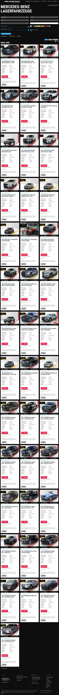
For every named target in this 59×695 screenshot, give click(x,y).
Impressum (48, 684)
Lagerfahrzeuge (4, 36)
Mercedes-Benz (12, 36)
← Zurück (2, 668)
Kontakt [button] (49, 1)
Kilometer (50, 39)
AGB (47, 687)
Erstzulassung (55, 39)
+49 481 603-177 (5, 678)
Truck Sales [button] (44, 1)
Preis (46, 39)
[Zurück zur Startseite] (12, 2)
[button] (28, 17)
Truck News (54, 1)
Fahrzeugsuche (28, 1)
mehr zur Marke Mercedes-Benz (53, 5)
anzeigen (4, 84)
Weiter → (6, 668)
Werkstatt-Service (36, 1)
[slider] (28, 27)
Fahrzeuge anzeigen (6, 33)
